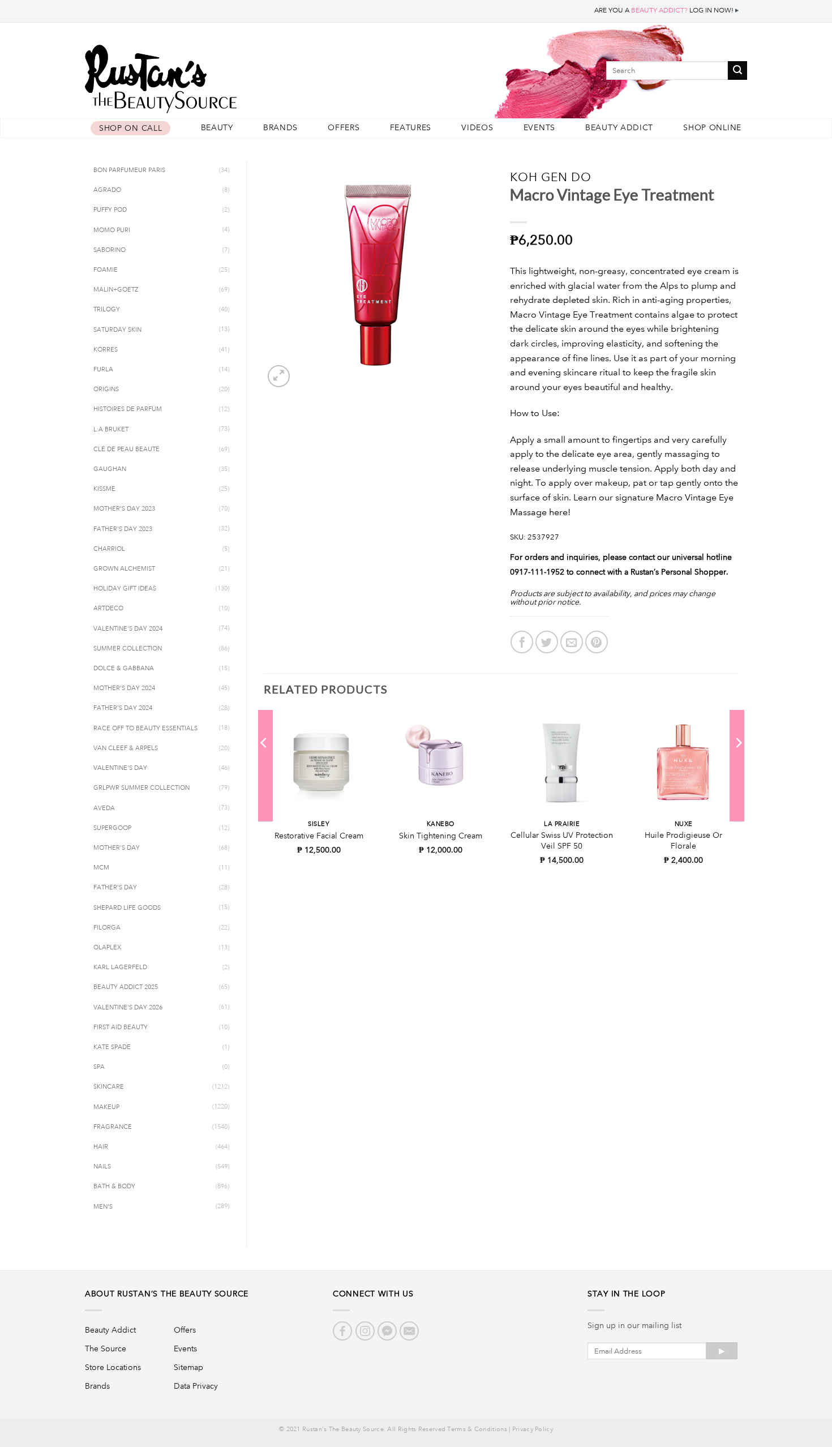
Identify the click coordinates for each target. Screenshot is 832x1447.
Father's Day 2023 (122, 529)
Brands (280, 127)
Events (539, 127)
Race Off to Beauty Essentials (145, 729)
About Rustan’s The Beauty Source (166, 1293)
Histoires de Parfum (127, 409)
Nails (102, 1167)
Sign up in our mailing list (634, 1325)
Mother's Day (116, 848)
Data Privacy (196, 1386)
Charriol (109, 549)
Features (411, 127)
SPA (99, 1067)
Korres (105, 350)
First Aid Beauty (120, 1027)
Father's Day (115, 888)
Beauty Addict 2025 (125, 987)
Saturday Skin (117, 330)
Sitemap (188, 1367)
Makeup (106, 1107)
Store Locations (113, 1367)
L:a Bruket (110, 430)
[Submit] (737, 70)
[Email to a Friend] (571, 642)
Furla (103, 370)
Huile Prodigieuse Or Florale (683, 840)
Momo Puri (111, 230)
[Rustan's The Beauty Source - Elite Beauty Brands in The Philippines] (212, 75)
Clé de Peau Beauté (126, 449)
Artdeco (108, 609)
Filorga (107, 928)
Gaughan (109, 469)
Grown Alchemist (124, 569)
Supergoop (112, 828)
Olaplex (107, 948)
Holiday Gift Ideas (124, 589)
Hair (100, 1147)
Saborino (109, 250)
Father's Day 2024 (122, 708)
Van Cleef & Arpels (125, 748)
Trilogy (106, 310)
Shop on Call (130, 128)
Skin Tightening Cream (440, 835)
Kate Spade (112, 1047)
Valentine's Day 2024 (127, 629)
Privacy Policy (532, 1429)
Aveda (104, 808)
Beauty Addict (619, 127)
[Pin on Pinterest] (596, 642)
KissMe (104, 489)
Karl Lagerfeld (120, 967)
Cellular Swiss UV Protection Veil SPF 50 (562, 840)
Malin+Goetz (115, 290)
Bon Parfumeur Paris (129, 170)
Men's (103, 1207)
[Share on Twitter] (546, 642)
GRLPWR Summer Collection (141, 788)
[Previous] (264, 765)
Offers (343, 127)
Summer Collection (127, 649)
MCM (101, 868)
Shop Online (712, 127)
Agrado (107, 190)
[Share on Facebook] (522, 642)
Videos (477, 127)
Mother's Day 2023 (124, 509)
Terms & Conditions (477, 1429)
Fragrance (112, 1127)
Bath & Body (114, 1187)
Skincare (108, 1087)
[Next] (738, 765)
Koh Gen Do (550, 177)
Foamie (105, 270)
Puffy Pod (110, 210)
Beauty (217, 127)
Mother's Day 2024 (124, 688)
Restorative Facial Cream (319, 835)
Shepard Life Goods (127, 908)
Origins (106, 389)
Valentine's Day (120, 768)
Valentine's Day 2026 (127, 1008)
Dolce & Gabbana (123, 669)
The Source (105, 1348)
